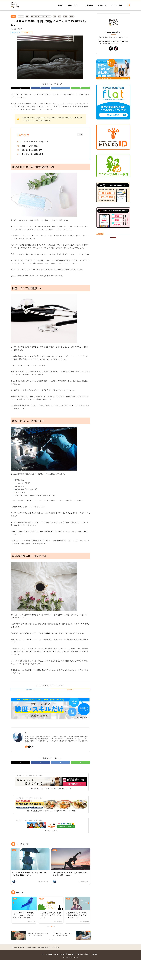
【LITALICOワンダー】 (51, 831)
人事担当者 (89, 5)
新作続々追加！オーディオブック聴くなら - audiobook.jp (51, 788)
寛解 (59, 16)
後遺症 (65, 16)
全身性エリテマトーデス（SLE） (41, 16)
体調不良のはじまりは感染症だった (35, 141)
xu (26, 732)
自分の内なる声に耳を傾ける (33, 154)
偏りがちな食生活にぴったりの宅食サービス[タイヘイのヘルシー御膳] (50, 811)
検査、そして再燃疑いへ (31, 146)
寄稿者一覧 (102, 5)
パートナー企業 (116, 5)
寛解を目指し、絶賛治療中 (32, 150)
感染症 (72, 16)
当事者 (60, 5)
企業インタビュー (74, 5)
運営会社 (62, 954)
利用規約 (94, 954)
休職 (27, 16)
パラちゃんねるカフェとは (50, 954)
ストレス (20, 16)
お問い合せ (71, 954)
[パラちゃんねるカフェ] (15, 7)
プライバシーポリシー (83, 954)
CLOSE (80, 134)
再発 (54, 16)
